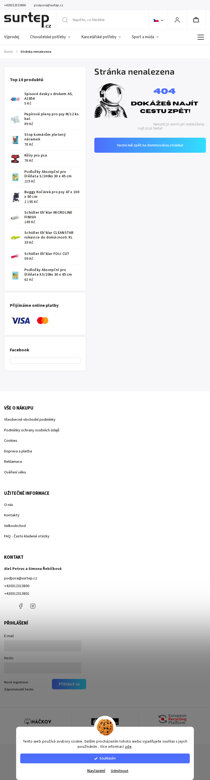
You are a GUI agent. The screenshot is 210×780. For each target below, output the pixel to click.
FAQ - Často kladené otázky (26, 536)
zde (128, 746)
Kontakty (11, 515)
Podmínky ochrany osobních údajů (31, 430)
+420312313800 (16, 586)
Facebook (20, 606)
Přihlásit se (69, 684)
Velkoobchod (15, 526)
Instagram (33, 606)
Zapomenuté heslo (18, 689)
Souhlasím (108, 758)
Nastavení (96, 771)
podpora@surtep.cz (20, 578)
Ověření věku (15, 472)
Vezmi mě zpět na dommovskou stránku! (150, 145)
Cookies (10, 440)
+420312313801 (16, 593)
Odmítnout (120, 770)
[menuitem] (14, 37)
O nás (8, 505)
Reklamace (13, 461)
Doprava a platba (18, 451)
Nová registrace (16, 682)
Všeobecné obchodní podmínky (30, 419)
